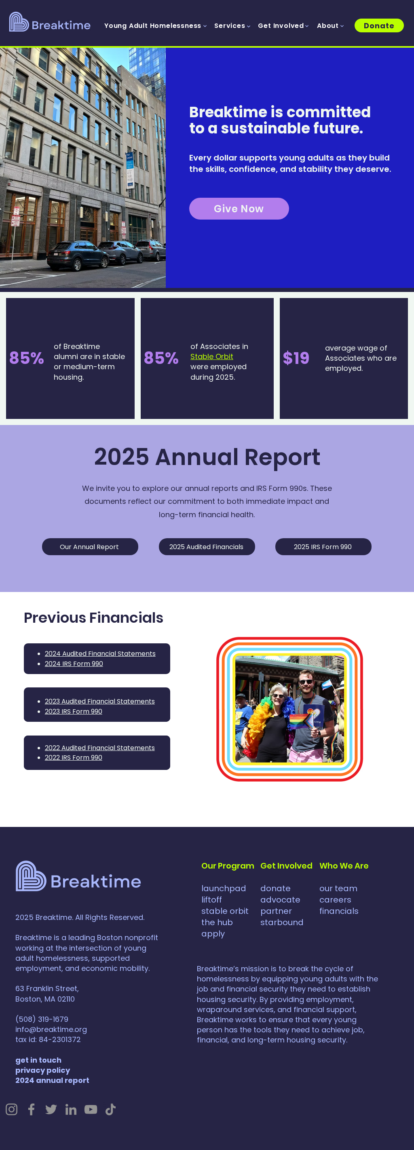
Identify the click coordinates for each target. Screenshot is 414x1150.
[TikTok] (110, 1109)
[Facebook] (31, 1109)
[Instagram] (11, 1109)
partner (276, 911)
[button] (152, 26)
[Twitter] (51, 1109)
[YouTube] (91, 1109)
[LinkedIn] (71, 1109)
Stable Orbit (211, 356)
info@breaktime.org (51, 1029)
